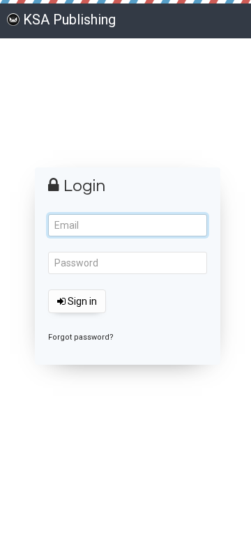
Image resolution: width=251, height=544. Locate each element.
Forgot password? (81, 337)
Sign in (81, 301)
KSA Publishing (69, 19)
